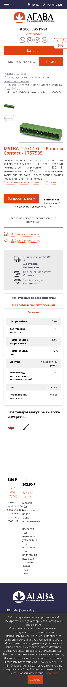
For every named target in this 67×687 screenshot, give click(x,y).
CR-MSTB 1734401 (13, 492)
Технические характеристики (33, 297)
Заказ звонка (33, 34)
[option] (9, 103)
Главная (9, 73)
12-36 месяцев (33, 281)
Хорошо (35, 679)
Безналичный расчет (37, 273)
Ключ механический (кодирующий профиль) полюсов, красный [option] (13, 499)
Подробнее (51, 673)
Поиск (51, 61)
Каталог (33, 50)
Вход (35, 4)
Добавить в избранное (25, 240)
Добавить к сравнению (25, 234)
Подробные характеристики (21, 182)
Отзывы (51, 182)
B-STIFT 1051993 (28, 495)
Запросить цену (21, 198)
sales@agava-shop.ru (25, 610)
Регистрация (55, 4)
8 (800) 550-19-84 (33, 29)
